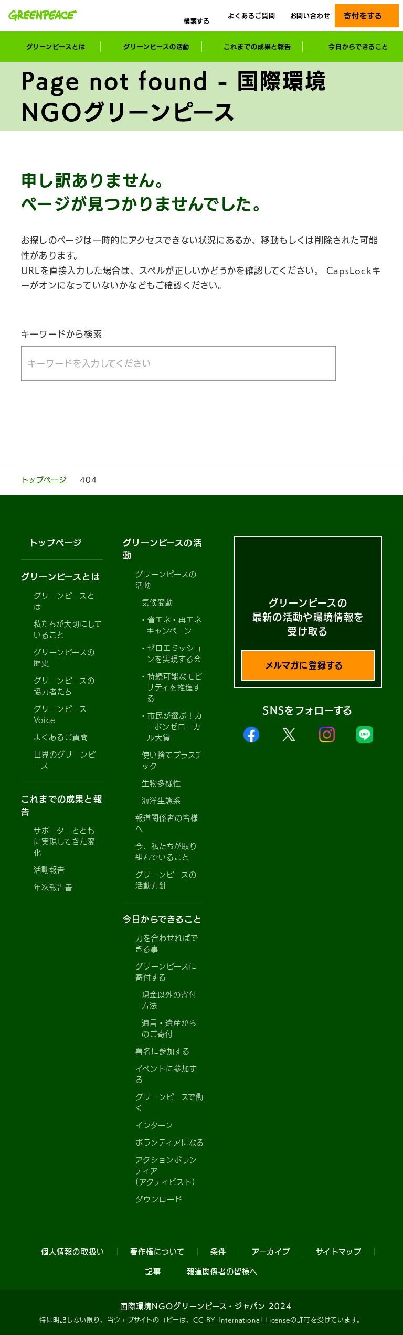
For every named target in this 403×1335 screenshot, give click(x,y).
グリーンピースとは (64, 601)
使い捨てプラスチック (172, 760)
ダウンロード (159, 1199)
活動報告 (49, 870)
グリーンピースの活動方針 (166, 880)
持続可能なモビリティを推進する (175, 687)
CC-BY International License (241, 1320)
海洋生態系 (161, 800)
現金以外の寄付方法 (169, 1000)
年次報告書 (53, 887)
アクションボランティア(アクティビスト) (166, 1171)
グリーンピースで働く (169, 1102)
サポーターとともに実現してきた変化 (65, 841)
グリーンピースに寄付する (166, 972)
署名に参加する (162, 1051)
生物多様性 (161, 783)
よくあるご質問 (251, 16)
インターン (154, 1125)
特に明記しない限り (69, 1320)
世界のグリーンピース (65, 760)
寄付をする (363, 15)
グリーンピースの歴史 (64, 658)
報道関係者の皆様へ (166, 823)
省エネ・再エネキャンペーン (174, 625)
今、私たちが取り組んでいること (166, 852)
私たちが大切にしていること (68, 629)
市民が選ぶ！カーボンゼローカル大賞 (175, 726)
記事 (153, 1271)
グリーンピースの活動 (166, 579)
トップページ (44, 479)
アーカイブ (271, 1251)
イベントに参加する (166, 1074)
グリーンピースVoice (60, 714)
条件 (218, 1251)
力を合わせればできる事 (166, 943)
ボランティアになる (169, 1142)
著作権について (157, 1251)
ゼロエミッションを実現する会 (174, 653)
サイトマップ (338, 1251)
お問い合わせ (310, 16)
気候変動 (157, 602)
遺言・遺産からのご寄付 (169, 1028)
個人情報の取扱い (72, 1251)
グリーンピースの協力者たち (64, 686)
